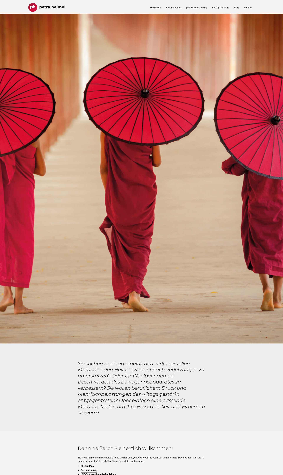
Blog (236, 7)
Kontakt (248, 7)
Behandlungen (173, 7)
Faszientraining (89, 470)
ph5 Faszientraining (196, 7)
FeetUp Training (220, 7)
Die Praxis (155, 7)
